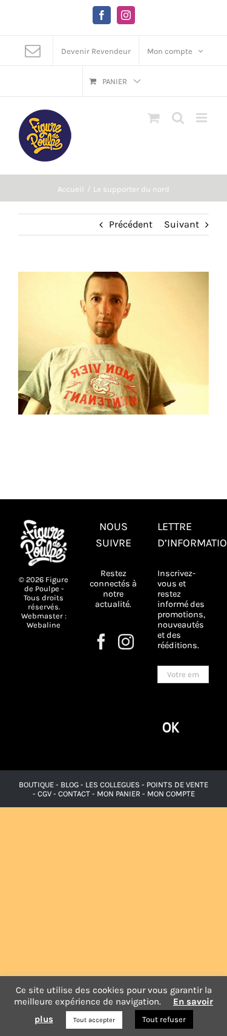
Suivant (181, 224)
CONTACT (75, 793)
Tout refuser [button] (164, 1019)
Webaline (44, 624)
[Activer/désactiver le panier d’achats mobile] (154, 117)
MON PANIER (118, 793)
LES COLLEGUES (112, 784)
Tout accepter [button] (94, 1020)
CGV (44, 793)
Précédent (131, 224)
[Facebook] (101, 641)
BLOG (70, 784)
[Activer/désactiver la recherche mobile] (178, 117)
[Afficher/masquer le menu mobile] (202, 117)
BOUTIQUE (37, 784)
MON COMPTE (171, 793)
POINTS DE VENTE (177, 784)
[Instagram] (126, 641)
